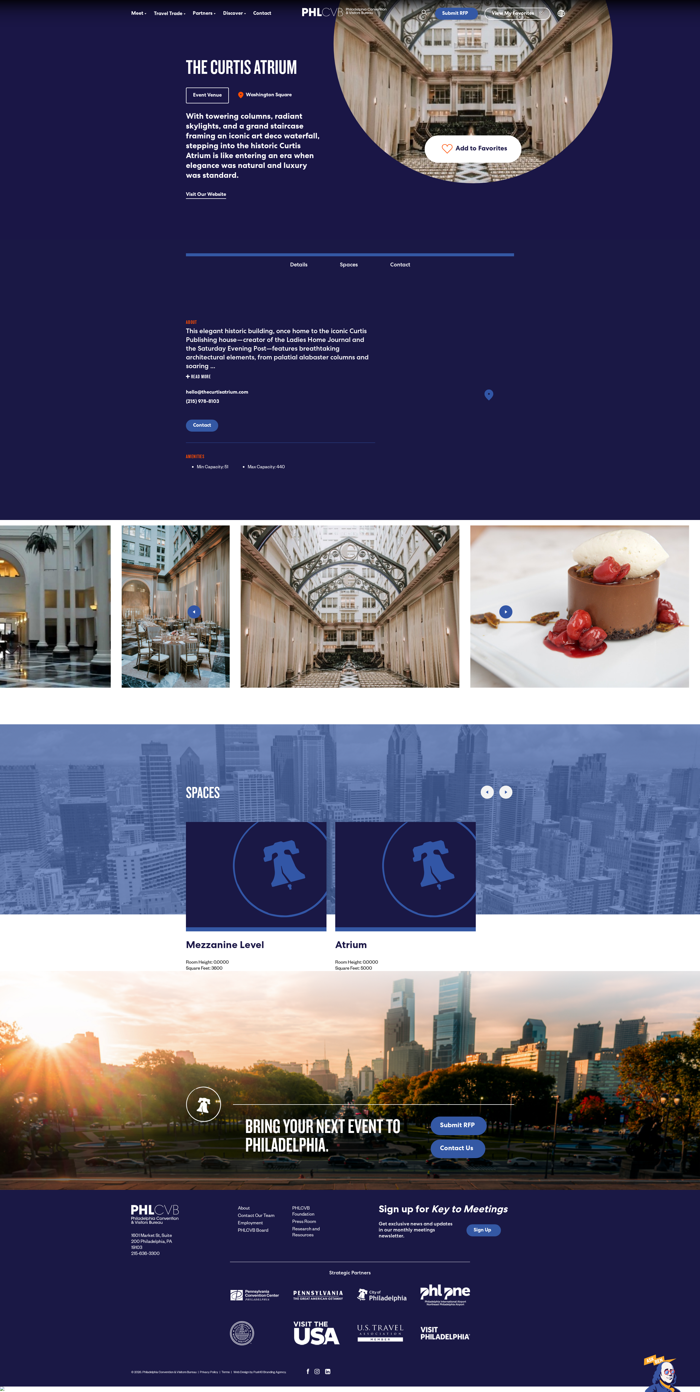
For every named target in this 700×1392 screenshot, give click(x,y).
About (244, 1208)
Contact (262, 13)
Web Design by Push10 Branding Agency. (259, 1372)
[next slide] (506, 612)
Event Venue (207, 95)
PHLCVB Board (253, 1230)
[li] (327, 1371)
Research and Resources (306, 1231)
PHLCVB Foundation (303, 1211)
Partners (202, 13)
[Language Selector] (561, 16)
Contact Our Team (256, 1215)
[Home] (344, 16)
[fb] (308, 1371)
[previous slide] (194, 612)
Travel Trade (168, 13)
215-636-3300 (145, 1253)
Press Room (304, 1221)
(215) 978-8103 (202, 401)
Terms (225, 1372)
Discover (233, 13)
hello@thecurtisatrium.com (217, 392)
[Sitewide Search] (424, 14)
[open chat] (662, 1373)
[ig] (317, 1371)
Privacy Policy (209, 1372)
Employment (250, 1222)
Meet (137, 13)
